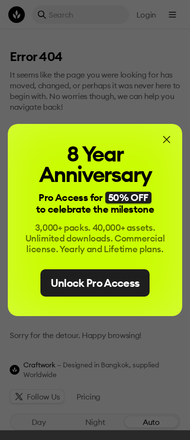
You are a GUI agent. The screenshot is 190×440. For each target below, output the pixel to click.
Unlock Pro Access (95, 283)
